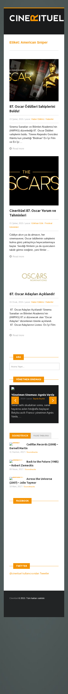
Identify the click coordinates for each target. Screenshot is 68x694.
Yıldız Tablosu (41, 436)
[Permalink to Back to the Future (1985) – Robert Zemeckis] (17, 461)
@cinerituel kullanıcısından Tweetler (29, 573)
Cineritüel (13, 598)
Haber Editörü (37, 119)
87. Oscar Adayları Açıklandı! (32, 294)
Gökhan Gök (37, 223)
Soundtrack (20, 435)
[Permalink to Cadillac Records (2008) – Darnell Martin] (17, 444)
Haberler (50, 119)
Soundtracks (32, 452)
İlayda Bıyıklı (39, 398)
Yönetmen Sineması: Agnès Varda (32, 394)
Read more (18, 148)
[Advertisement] (34, 659)
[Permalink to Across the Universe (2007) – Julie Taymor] (17, 478)
